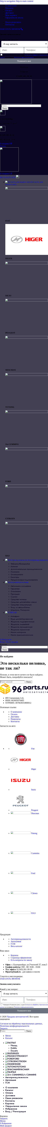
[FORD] (26, 449)
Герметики (15, 588)
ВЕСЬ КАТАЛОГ (8, 177)
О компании (16, 712)
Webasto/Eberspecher (20, 564)
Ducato (14, 1050)
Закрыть (3, 1028)
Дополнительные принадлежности (26, 569)
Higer (33, 769)
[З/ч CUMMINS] (26, 412)
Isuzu (33, 789)
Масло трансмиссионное (22, 635)
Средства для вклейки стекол (24, 602)
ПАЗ (33, 913)
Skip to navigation (8, 1)
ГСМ (13, 944)
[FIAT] (26, 189)
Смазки (14, 596)
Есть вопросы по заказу (21, 960)
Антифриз (15, 616)
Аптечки (14, 566)
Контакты (15, 721)
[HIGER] (26, 254)
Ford (33, 873)
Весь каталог (16, 946)
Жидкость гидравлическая (22, 621)
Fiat (32, 748)
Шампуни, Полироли (20, 610)
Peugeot (34, 810)
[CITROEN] (26, 486)
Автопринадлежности (21, 939)
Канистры (15, 577)
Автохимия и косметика (21, 586)
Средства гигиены (19, 599)
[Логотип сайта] (16, 103)
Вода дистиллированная (22, 619)
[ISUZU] (26, 263)
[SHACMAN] (26, 338)
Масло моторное (18, 632)
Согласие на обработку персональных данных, (21, 1023)
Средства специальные (21, 604)
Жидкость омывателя (20, 624)
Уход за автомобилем (20, 607)
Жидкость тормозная (20, 629)
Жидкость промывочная (21, 627)
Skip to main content (24, 1)
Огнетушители (17, 574)
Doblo (14, 1048)
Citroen (34, 893)
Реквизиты (16, 719)
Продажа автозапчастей (18, 1017)
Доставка (15, 717)
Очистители (16, 591)
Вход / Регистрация (15, 1111)
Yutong (34, 833)
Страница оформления (21, 958)
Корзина (14, 955)
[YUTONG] (26, 375)
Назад (14, 1045)
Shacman (35, 813)
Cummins (35, 853)
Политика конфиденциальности (14, 1026)
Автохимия (16, 941)
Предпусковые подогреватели (24, 579)
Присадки (15, 594)
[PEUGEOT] (26, 301)
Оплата (14, 714)
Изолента (15, 571)
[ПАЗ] (26, 524)
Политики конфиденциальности (23, 57)
